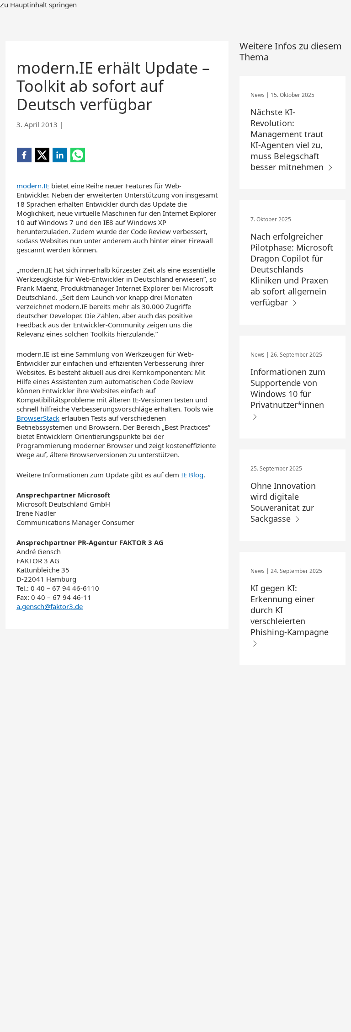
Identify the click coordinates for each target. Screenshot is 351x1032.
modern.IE (32, 185)
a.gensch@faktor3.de (49, 606)
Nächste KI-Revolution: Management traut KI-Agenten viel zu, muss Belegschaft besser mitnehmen (288, 139)
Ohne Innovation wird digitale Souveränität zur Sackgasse (283, 502)
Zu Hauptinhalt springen (38, 4)
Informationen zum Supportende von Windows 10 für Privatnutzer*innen (288, 388)
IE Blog (192, 474)
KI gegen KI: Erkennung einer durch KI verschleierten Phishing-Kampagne (289, 610)
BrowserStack (37, 417)
